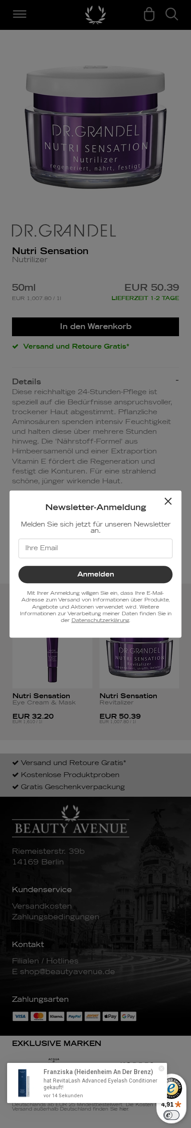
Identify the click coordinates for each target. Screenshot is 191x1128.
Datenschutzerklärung (100, 620)
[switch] (171, 1115)
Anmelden (95, 574)
